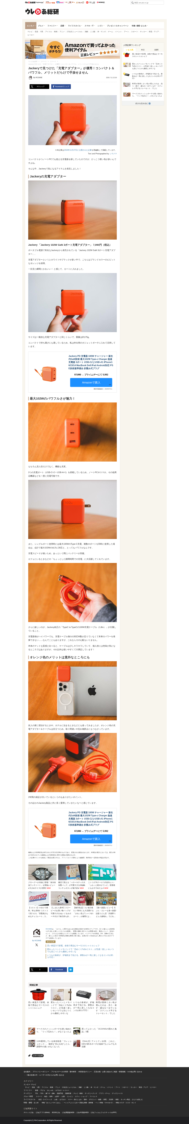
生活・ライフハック (45, 1099)
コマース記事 (38, 1056)
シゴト (100, 26)
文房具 (111, 1099)
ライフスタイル (74, 26)
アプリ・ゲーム (104, 1093)
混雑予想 (60, 1093)
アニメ (62, 32)
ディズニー (28, 1093)
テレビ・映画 (78, 1093)
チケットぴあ (29, 1112)
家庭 (36, 1090)
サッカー (143, 32)
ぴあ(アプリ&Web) (43, 1112)
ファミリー (51, 26)
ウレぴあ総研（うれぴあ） (42, 11)
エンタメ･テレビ (30, 1084)
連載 (30, 1103)
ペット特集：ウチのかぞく (104, 1102)
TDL (36, 1093)
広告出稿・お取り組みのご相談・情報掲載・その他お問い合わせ (118, 1072)
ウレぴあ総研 (30, 2)
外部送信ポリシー (85, 1072)
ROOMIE (49, 929)
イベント (118, 32)
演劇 (86, 32)
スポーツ (134, 32)
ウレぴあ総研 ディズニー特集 (50, 2)
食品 (45, 1096)
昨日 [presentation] (143, 50)
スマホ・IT (89, 26)
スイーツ (39, 1096)
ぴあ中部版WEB (83, 1112)
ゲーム (110, 32)
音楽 (36, 32)
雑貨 (117, 1099)
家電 (105, 1099)
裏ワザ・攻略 (50, 1093)
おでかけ (63, 1099)
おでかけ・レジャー (62, 1090)
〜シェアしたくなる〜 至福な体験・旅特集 (78, 1102)
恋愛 (62, 26)
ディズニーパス (117, 1093)
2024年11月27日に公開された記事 (78, 150)
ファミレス (93, 1096)
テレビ (30, 32)
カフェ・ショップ (81, 1096)
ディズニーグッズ (91, 1093)
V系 (41, 32)
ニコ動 (92, 32)
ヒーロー (31, 35)
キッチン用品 (125, 1099)
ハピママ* (39, 2)
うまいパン (80, 2)
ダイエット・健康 (95, 1099)
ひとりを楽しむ (137, 1099)
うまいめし (69, 2)
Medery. (101, 2)
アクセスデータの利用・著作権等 (63, 1072)
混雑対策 (68, 1093)
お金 (55, 1099)
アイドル (48, 32)
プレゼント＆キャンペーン (118, 26)
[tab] (129, 49)
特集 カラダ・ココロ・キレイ (126, 1102)
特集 (25, 1103)
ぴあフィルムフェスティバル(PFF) (103, 1112)
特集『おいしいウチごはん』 (52, 1102)
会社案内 (27, 1072)
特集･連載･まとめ (139, 26)
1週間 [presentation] (156, 50)
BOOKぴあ (56, 1112)
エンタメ (30, 26)
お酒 (63, 1096)
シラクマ (113, 154)
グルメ (40, 26)
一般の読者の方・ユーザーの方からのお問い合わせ (45, 1075)
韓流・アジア (154, 32)
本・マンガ (101, 32)
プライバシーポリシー (41, 1072)
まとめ (36, 1103)
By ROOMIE (37, 78)
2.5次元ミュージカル (74, 32)
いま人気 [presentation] (129, 50)
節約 (85, 1099)
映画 (55, 32)
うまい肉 (90, 2)
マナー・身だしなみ (75, 1099)
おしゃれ (50, 1090)
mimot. (59, 2)
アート (126, 32)
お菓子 (57, 1096)
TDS (41, 1093)
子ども (42, 1090)
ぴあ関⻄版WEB (68, 1112)
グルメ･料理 (28, 1096)
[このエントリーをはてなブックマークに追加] (70, 969)
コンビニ (70, 1096)
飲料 (51, 1096)
